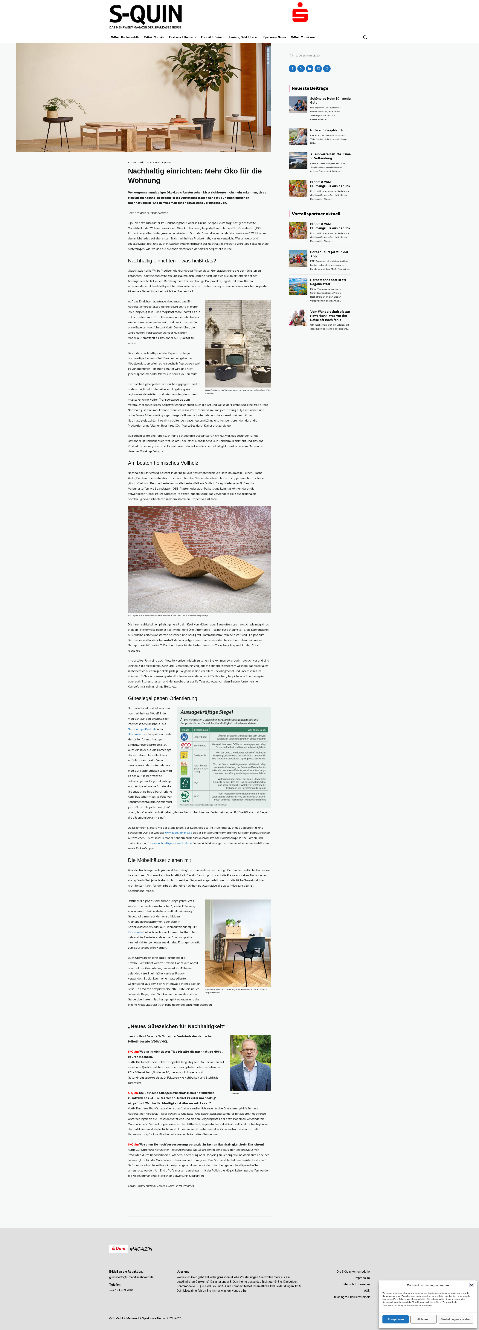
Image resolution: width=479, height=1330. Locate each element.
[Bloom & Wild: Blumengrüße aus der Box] (298, 188)
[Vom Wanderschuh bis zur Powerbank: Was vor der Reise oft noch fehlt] (298, 318)
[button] (471, 1285)
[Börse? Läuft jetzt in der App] (298, 258)
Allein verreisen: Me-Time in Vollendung (330, 156)
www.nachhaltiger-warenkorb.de (171, 843)
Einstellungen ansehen (456, 1319)
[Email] (318, 68)
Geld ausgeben (163, 162)
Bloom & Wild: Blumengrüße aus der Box (330, 184)
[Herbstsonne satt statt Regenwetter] (298, 286)
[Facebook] (292, 68)
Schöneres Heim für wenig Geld (330, 100)
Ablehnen (423, 1319)
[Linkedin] (309, 68)
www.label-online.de (178, 832)
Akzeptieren (395, 1319)
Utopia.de (134, 734)
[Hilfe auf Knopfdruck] (298, 136)
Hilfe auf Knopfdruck (326, 130)
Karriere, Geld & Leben (140, 162)
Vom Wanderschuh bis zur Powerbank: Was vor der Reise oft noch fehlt (330, 315)
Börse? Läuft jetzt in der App (329, 254)
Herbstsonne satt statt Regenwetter (328, 281)
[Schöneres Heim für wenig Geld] (298, 104)
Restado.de (135, 932)
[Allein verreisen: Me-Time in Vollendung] (298, 160)
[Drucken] (327, 68)
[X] (301, 68)
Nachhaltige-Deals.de (142, 729)
